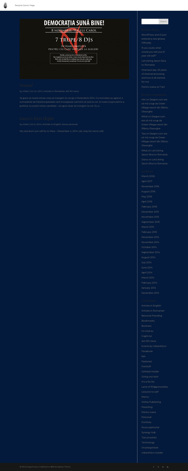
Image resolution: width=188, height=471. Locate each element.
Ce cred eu (147, 331)
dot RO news (72, 91)
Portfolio (146, 422)
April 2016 (146, 201)
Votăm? (26, 85)
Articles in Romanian (54, 91)
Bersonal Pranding (151, 315)
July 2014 (146, 262)
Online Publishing (151, 402)
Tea (143, 133)
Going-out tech (149, 376)
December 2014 (150, 237)
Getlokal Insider (150, 371)
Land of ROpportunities (154, 387)
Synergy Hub (148, 432)
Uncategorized (149, 447)
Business (146, 326)
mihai (25, 91)
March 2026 (148, 176)
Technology (148, 442)
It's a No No (148, 381)
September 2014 (150, 252)
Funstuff (146, 366)
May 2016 (146, 196)
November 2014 (150, 242)
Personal (146, 417)
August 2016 (148, 191)
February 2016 (149, 206)
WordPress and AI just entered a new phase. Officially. (153, 38)
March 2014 (147, 277)
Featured (146, 361)
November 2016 (150, 186)
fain (143, 356)
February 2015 (149, 232)
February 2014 (149, 282)
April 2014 (146, 272)
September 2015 (150, 222)
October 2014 (149, 247)
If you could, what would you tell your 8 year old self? (153, 52)
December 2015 (150, 211)
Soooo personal (69, 124)
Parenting (146, 407)
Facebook (147, 351)
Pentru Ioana (148, 412)
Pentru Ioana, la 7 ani (153, 87)
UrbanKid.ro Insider (152, 452)
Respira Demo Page (25, 5)
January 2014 (148, 288)
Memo (145, 397)
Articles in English (52, 124)
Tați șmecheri (149, 437)
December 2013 (150, 293)
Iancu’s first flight (37, 118)
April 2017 (146, 181)
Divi (52, 467)
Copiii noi (146, 336)
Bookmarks (148, 321)
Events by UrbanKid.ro (153, 346)
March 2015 (147, 227)
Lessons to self (149, 392)
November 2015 (150, 217)
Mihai (144, 116)
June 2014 (146, 267)
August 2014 (148, 257)
